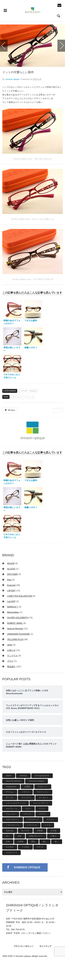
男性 (33, 842)
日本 (8, 842)
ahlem (9, 776)
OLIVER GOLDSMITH (17, 617)
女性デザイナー (36, 836)
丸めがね (10, 831)
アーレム (10, 792)
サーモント (44, 798)
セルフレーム (12, 808)
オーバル (10, 798)
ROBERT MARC (15, 623)
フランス (27, 814)
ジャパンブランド (41, 803)
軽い (57, 842)
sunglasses (11, 787)
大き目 (53, 831)
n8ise (9, 645)
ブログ (10, 661)
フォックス (11, 814)
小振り (53, 836)
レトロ (47, 825)
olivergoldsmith (42, 776)
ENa (9, 580)
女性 (20, 836)
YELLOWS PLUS (15, 639)
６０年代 (10, 847)
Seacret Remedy (15, 628)
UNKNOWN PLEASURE (18, 634)
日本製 (20, 842)
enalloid (23, 776)
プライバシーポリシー (23, 946)
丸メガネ (25, 831)
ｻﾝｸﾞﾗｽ (40, 847)
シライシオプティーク (15, 803)
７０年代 (25, 847)
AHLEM (10, 563)
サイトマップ (45, 946)
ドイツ (42, 808)
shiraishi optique (12, 79)
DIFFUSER (12, 574)
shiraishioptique (13, 781)
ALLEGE (11, 569)
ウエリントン (43, 792)
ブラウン (43, 814)
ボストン (50, 819)
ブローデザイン (12, 819)
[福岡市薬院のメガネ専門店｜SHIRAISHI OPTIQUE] (32, 10)
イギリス (25, 792)
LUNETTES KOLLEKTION (19, 596)
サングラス (12, 655)
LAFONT (24, 391)
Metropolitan (13, 612)
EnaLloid (11, 585)
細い (45, 842)
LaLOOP (11, 601)
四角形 (40, 831)
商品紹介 (33, 391)
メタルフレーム (12, 825)
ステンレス (17, 397)
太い (8, 836)
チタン (28, 808)
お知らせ (11, 650)
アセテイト (43, 787)
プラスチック (33, 819)
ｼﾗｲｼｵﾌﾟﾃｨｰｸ (11, 852)
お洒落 (27, 787)
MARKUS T (12, 607)
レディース (29, 397)
